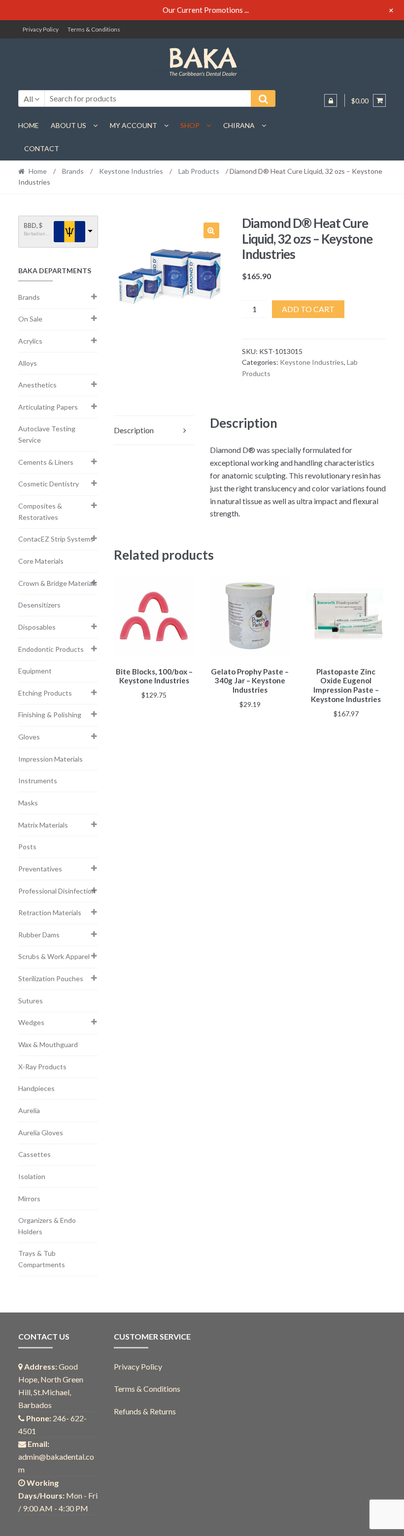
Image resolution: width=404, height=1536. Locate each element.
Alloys (27, 363)
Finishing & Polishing (49, 714)
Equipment (35, 671)
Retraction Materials (49, 912)
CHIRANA (239, 125)
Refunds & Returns (145, 1411)
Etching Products (45, 693)
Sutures (30, 1000)
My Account (133, 125)
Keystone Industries (131, 171)
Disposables (37, 627)
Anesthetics (37, 385)
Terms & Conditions (93, 29)
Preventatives (40, 868)
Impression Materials (50, 759)
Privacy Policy (41, 29)
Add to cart (308, 309)
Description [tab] (134, 430)
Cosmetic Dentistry (48, 484)
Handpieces (36, 1088)
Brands (73, 171)
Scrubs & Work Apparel (54, 956)
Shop (190, 125)
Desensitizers (39, 605)
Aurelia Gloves (40, 1132)
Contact (41, 148)
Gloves (29, 737)
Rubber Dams (39, 934)
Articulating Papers (48, 407)
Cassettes (34, 1154)
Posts (27, 846)
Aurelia (29, 1110)
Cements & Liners (45, 462)
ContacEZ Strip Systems (56, 539)
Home (28, 125)
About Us (68, 125)
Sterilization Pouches (50, 978)
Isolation (31, 1176)
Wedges (31, 1022)
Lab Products (198, 171)
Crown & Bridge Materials (57, 583)
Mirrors (29, 1198)
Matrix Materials (43, 825)
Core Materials (41, 561)
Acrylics (30, 341)
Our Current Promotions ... (206, 9)
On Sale (30, 319)
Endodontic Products (51, 649)
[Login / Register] (330, 100)
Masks (28, 803)
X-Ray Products (42, 1066)
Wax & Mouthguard (48, 1044)
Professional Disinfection (57, 891)
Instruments (37, 780)
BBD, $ (33, 225)
